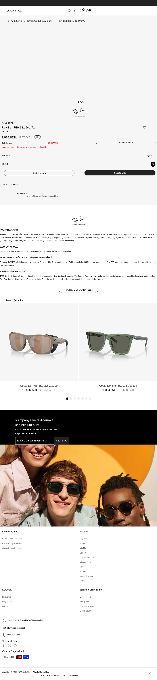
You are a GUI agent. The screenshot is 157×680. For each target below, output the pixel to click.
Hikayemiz (6, 597)
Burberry (83, 571)
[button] (67, 398)
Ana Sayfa (16, 20)
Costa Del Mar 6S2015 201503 (118, 385)
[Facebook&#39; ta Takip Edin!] (3, 645)
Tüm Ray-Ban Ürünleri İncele (78, 290)
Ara (42, 675)
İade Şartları (85, 602)
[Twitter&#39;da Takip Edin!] (9, 645)
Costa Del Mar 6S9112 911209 (39, 385)
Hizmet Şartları (53, 675)
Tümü (82, 581)
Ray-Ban (8, 122)
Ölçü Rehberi (85, 597)
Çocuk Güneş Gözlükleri (12, 548)
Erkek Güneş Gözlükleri (40, 20)
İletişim (5, 606)
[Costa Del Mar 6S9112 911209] (39, 342)
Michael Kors (85, 562)
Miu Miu (83, 548)
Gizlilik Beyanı (86, 611)
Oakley (83, 553)
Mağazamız (7, 602)
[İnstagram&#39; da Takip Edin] (15, 645)
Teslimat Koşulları (87, 606)
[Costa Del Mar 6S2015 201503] (118, 342)
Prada (82, 543)
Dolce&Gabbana (87, 557)
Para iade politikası (70, 675)
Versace (83, 567)
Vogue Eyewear (86, 576)
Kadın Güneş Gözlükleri (12, 539)
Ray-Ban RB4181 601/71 (71, 20)
